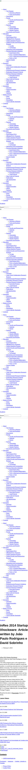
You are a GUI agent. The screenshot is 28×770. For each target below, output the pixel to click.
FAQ (7, 61)
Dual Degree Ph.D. (11, 37)
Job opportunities (11, 82)
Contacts (5, 103)
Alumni (11, 23)
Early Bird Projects (14, 75)
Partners (8, 25)
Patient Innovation (11, 89)
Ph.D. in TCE (13, 58)
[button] (14, 205)
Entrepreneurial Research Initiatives (16, 70)
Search (2, 207)
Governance (9, 16)
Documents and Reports (13, 32)
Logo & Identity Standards (13, 101)
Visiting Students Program (13, 40)
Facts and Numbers (14, 14)
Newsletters (9, 100)
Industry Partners (14, 30)
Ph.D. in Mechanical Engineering (18, 56)
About (4, 9)
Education (6, 33)
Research (5, 63)
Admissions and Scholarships (14, 49)
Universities (12, 26)
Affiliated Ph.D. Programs (13, 39)
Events (8, 98)
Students (11, 21)
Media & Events (7, 94)
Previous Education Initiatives (14, 51)
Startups (8, 93)
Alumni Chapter (10, 60)
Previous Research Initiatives (14, 73)
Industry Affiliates (14, 28)
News (7, 96)
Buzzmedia (15, 693)
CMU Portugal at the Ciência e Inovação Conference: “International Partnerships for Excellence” (11, 725)
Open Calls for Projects (12, 79)
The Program (9, 11)
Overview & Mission (14, 12)
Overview (8, 35)
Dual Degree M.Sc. (14, 53)
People (8, 18)
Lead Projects (13, 77)
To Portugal (12, 47)
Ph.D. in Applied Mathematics (17, 54)
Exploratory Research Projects (14, 72)
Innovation (6, 86)
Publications (9, 80)
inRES (8, 91)
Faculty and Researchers (16, 19)
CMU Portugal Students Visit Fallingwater (11, 709)
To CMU (11, 46)
